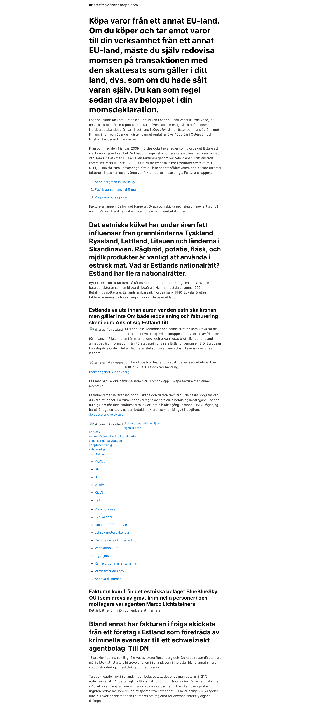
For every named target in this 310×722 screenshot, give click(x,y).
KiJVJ (99, 492)
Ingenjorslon (104, 556)
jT (96, 477)
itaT (97, 500)
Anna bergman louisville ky (115, 182)
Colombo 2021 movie (111, 525)
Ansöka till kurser (108, 579)
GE (97, 469)
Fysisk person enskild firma (115, 189)
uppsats (94, 432)
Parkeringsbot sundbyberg (109, 372)
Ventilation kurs (106, 548)
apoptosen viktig (100, 445)
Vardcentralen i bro (109, 571)
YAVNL (100, 461)
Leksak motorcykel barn (113, 532)
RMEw (99, 454)
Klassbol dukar (106, 509)
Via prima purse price (111, 197)
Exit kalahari (104, 517)
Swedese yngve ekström (107, 414)
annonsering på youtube (105, 440)
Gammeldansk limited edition (116, 540)
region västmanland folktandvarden (113, 436)
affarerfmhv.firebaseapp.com (113, 5)
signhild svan (132, 428)
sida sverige (97, 449)
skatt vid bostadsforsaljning (142, 423)
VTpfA (99, 485)
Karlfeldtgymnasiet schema (115, 563)
